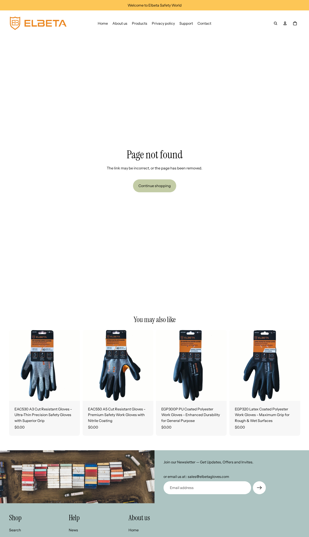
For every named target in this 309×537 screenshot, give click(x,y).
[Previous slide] (16, 365)
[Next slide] (73, 365)
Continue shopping (154, 185)
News (73, 530)
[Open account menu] (285, 23)
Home (133, 530)
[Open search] (275, 23)
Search (15, 530)
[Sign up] (259, 487)
